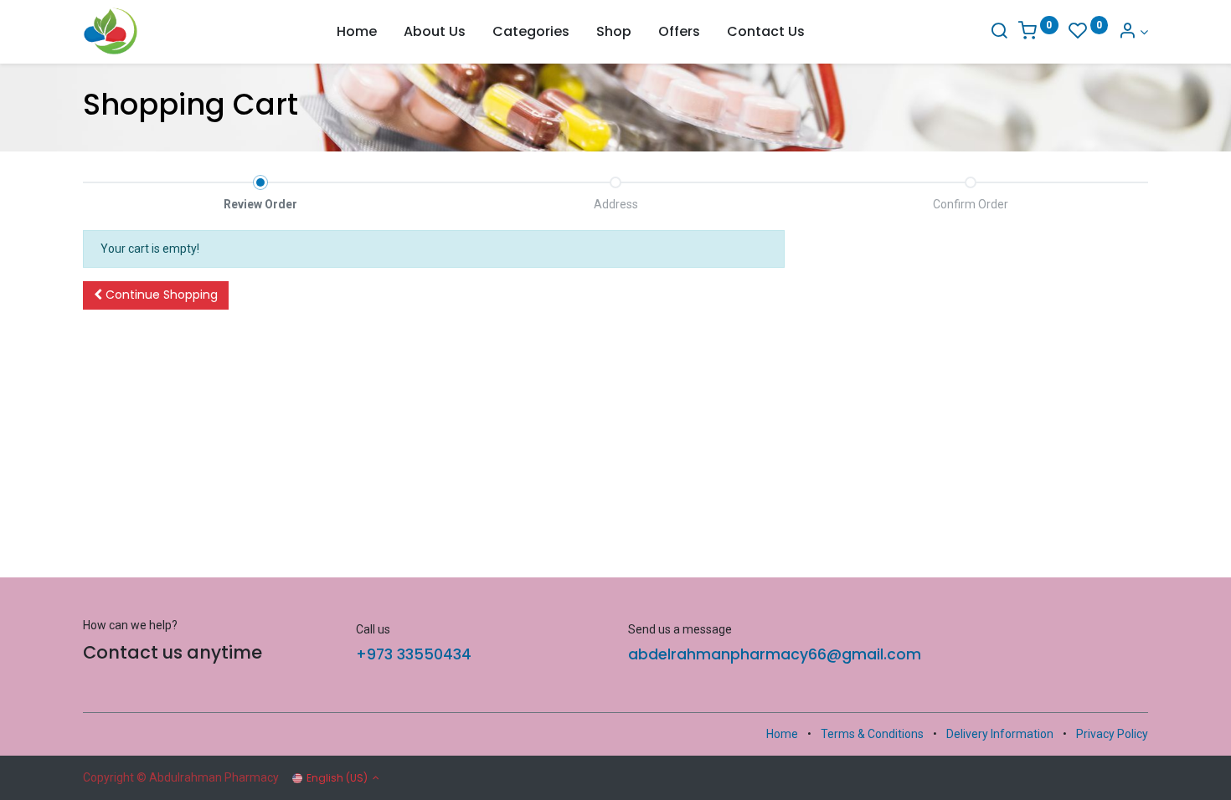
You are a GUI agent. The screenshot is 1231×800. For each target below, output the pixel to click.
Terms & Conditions (872, 734)
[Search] (999, 32)
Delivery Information (999, 734)
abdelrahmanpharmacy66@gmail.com (774, 654)
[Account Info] (1133, 32)
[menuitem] (356, 32)
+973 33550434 (413, 654)
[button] (156, 295)
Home (782, 734)
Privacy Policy (1112, 734)
